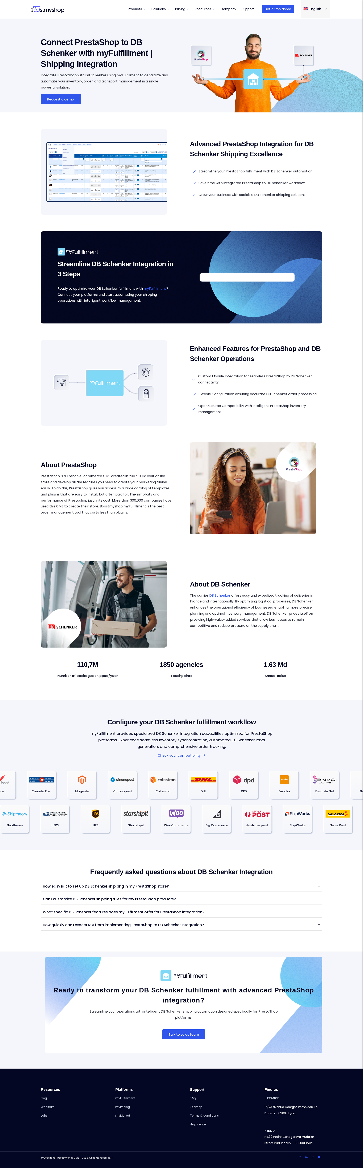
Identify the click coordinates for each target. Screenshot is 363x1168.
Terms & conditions (204, 1115)
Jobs (44, 1115)
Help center (198, 1124)
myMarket (122, 1115)
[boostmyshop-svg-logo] (47, 9)
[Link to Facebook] (300, 1157)
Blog (44, 1098)
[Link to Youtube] (319, 1157)
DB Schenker (219, 595)
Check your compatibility (179, 755)
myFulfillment (155, 288)
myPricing (122, 1107)
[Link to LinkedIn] (306, 1157)
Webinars (47, 1107)
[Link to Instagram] (313, 1157)
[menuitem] (137, 9)
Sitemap (196, 1107)
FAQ (193, 1098)
